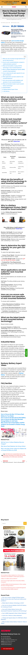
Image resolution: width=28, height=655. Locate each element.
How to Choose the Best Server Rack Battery (13, 417)
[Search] (25, 523)
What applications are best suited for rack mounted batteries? (13, 77)
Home (3, 18)
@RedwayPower (8, 643)
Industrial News (6, 87)
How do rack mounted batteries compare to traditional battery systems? (13, 63)
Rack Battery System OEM (10, 18)
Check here (19, 228)
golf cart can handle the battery (13, 259)
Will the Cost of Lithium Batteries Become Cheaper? (12, 443)
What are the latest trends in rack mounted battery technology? (13, 84)
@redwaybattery (8, 644)
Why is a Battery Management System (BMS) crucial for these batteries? (14, 70)
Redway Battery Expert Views (10, 89)
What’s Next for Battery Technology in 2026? (13, 603)
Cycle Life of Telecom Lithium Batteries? (12, 615)
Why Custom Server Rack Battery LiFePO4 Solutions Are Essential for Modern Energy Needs (13, 424)
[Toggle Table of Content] (24, 57)
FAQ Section (6, 91)
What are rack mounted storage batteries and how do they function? (14, 59)
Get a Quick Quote (7, 648)
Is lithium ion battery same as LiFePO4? (9, 578)
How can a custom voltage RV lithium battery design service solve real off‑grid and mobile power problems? (13, 599)
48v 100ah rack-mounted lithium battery (14, 454)
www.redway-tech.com (10, 641)
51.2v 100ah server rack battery (16, 456)
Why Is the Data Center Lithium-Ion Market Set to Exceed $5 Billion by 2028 (13, 449)
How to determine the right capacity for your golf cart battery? (14, 73)
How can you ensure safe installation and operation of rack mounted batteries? (13, 81)
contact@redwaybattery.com (10, 639)
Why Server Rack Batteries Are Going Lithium (13, 446)
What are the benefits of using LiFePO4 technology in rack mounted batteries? (12, 66)
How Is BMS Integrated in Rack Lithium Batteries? (14, 613)
